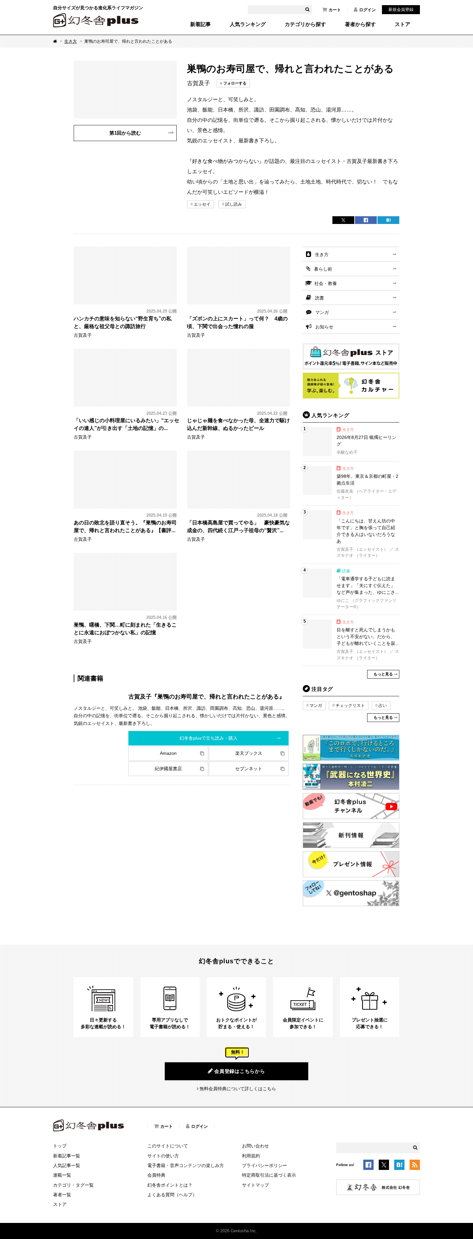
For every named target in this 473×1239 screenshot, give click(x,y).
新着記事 (200, 24)
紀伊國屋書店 (168, 768)
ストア (402, 24)
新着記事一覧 (66, 1155)
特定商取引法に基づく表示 (269, 1175)
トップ (60, 1145)
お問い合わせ (255, 1145)
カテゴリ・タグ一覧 (73, 1185)
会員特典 (156, 1175)
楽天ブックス (248, 753)
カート (335, 9)
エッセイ (202, 204)
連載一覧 (62, 1175)
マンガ (322, 312)
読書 (319, 297)
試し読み (233, 204)
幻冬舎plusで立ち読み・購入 (208, 738)
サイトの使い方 (163, 1155)
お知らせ (324, 326)
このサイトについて (167, 1145)
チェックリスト (350, 705)
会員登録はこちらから (239, 1071)
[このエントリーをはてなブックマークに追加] (399, 1166)
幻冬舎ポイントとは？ (169, 1185)
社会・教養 (325, 283)
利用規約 (251, 1155)
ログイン (367, 9)
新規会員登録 (400, 9)
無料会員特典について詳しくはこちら (237, 1088)
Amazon (168, 753)
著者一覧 (62, 1194)
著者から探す (360, 24)
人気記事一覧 (66, 1165)
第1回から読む (125, 133)
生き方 (70, 41)
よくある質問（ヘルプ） (172, 1194)
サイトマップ (255, 1185)
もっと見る (383, 674)
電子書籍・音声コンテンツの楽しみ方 (185, 1165)
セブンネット (248, 768)
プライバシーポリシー (264, 1165)
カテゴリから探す (305, 24)
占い (382, 705)
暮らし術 (323, 269)
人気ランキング (248, 24)
